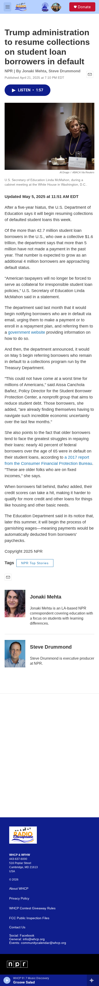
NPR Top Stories (35, 563)
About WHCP (18, 888)
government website (26, 332)
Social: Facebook (21, 935)
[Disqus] (49, 755)
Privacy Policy (19, 898)
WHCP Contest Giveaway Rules (32, 908)
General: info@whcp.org (27, 939)
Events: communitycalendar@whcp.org (37, 943)
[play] (7, 980)
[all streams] (93, 980)
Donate (84, 7)
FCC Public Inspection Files (29, 918)
